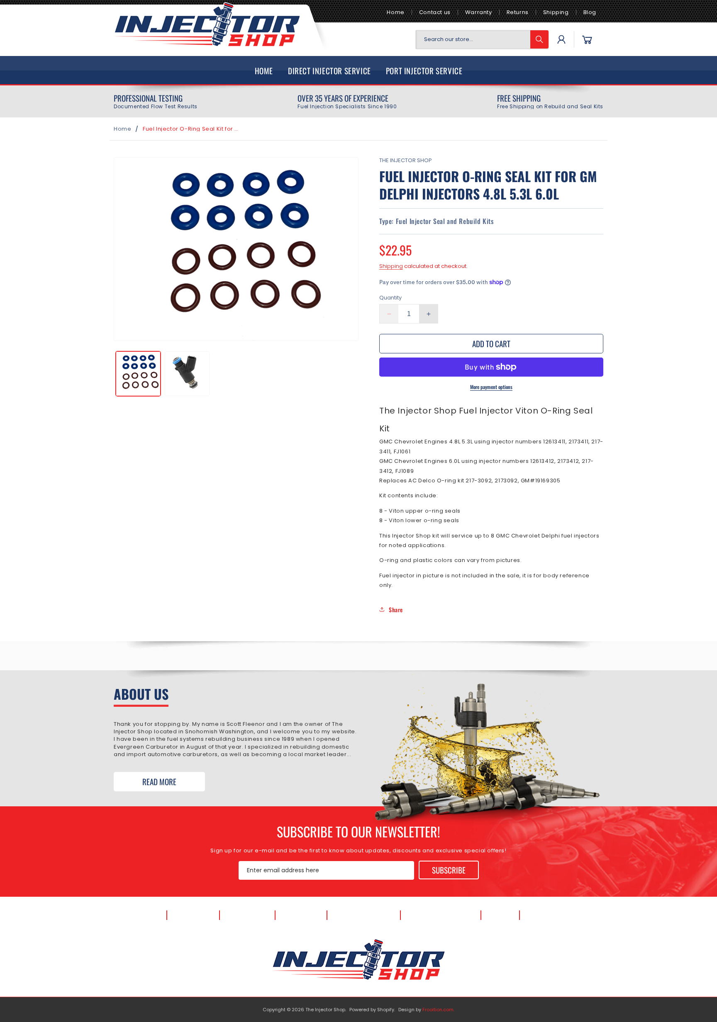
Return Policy (555, 915)
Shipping (556, 12)
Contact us (435, 12)
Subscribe (449, 870)
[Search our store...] (539, 39)
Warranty (478, 12)
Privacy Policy (363, 915)
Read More (159, 781)
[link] (156, 101)
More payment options (491, 386)
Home (395, 12)
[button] (587, 39)
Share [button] (396, 609)
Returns (518, 12)
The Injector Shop (325, 1009)
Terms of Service (441, 915)
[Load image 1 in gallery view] (138, 373)
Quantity (390, 298)
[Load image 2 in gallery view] (187, 373)
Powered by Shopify (371, 1009)
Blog (589, 12)
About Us (193, 915)
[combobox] (482, 39)
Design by (426, 1009)
